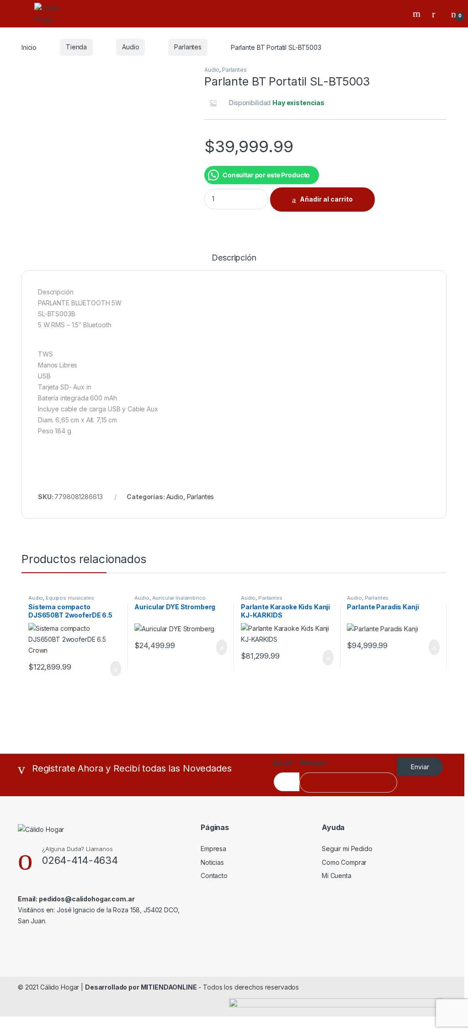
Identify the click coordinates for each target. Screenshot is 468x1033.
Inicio (29, 47)
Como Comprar (344, 862)
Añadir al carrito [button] (111, 668)
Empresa (213, 848)
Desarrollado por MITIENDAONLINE (141, 987)
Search (418, 14)
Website (312, 763)
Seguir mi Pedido (347, 848)
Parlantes (188, 47)
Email (285, 763)
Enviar (420, 767)
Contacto (214, 875)
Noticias (212, 862)
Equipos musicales (70, 598)
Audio (130, 47)
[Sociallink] (22, 941)
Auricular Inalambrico (179, 598)
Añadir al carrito (326, 199)
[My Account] (437, 13)
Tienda (76, 47)
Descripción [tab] (234, 258)
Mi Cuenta (336, 875)
